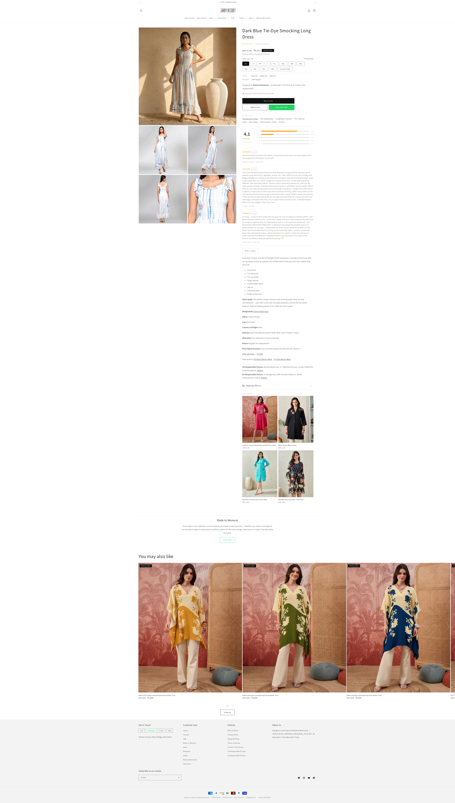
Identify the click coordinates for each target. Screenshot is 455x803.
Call (141, 731)
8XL (272, 69)
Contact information (264, 797)
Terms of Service (234, 743)
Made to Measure (189, 743)
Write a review (250, 251)
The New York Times (250, 119)
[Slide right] (232, 705)
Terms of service (239, 797)
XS (246, 64)
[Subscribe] (178, 777)
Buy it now (268, 101)
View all (227, 712)
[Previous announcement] (139, 2)
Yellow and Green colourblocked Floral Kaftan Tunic (261, 695)
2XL (283, 64)
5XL (246, 69)
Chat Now (227, 540)
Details (260, 370)
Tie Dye (260, 354)
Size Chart (187, 764)
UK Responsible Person (237, 751)
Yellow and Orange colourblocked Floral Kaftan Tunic (157, 695)
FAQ (184, 739)
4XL (300, 64)
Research (186, 751)
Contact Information (235, 747)
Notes (185, 755)
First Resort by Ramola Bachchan (199, 797)
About (185, 730)
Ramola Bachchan (261, 311)
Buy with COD (281, 107)
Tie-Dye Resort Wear (282, 359)
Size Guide (309, 58)
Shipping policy (251, 797)
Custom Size (285, 69)
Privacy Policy (233, 735)
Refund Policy (233, 730)
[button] (141, 10)
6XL (255, 69)
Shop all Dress (248, 354)
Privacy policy (227, 797)
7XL (263, 69)
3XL (292, 64)
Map (169, 731)
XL (275, 64)
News (185, 747)
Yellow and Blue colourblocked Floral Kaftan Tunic (364, 695)
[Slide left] (222, 705)
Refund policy (216, 797)
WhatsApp (151, 731)
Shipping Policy (233, 739)
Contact (186, 735)
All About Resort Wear (263, 359)
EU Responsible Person (237, 755)
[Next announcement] (315, 2)
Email (161, 731)
